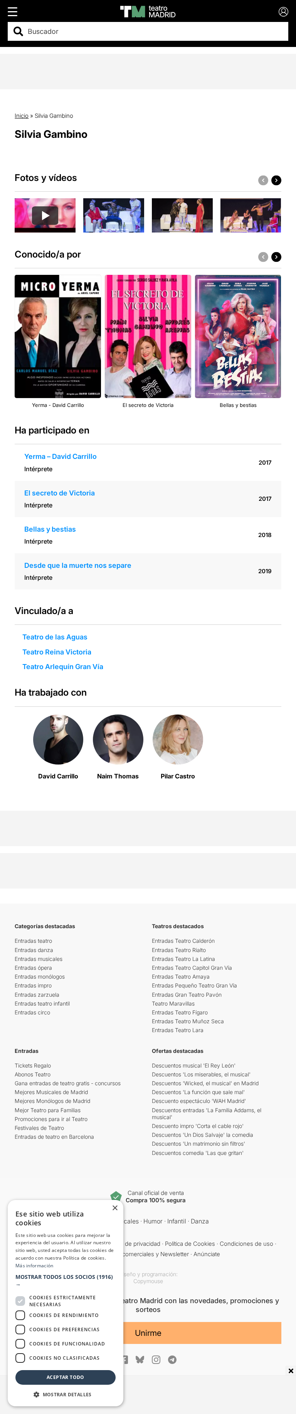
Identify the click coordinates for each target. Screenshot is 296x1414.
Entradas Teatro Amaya (181, 976)
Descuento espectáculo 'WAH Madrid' (199, 1101)
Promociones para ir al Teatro (51, 1119)
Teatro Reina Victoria (56, 652)
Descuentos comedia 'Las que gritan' (198, 1153)
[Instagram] (156, 1359)
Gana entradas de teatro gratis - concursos (68, 1083)
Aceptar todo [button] (65, 1377)
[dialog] (65, 1303)
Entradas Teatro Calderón (183, 940)
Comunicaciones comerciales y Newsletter (132, 1254)
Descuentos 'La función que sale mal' (198, 1092)
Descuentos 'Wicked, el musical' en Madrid (205, 1083)
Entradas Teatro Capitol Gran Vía (192, 967)
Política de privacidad (132, 1243)
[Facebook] (123, 1359)
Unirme (148, 1333)
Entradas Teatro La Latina (183, 958)
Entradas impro (33, 985)
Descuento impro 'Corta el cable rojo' (198, 1126)
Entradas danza (34, 950)
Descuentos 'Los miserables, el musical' (201, 1074)
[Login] (283, 12)
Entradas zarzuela (37, 994)
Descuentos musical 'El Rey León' (193, 1065)
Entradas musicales (38, 958)
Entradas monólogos (40, 976)
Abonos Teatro (32, 1074)
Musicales (124, 1221)
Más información (34, 1265)
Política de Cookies (190, 1243)
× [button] (115, 1208)
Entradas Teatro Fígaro (180, 1012)
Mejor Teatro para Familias (48, 1110)
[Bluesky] (140, 1359)
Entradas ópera (33, 967)
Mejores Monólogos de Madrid (52, 1101)
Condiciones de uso (246, 1243)
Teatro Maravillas (173, 1003)
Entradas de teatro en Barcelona (54, 1136)
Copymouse (148, 1281)
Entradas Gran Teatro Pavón (187, 994)
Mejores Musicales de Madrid (51, 1092)
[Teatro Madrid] (147, 11)
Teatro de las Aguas (54, 637)
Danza (200, 1221)
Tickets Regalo (33, 1065)
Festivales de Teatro (39, 1128)
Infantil (176, 1221)
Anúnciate (206, 1254)
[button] (65, 1280)
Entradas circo (32, 1012)
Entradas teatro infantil (42, 1003)
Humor (153, 1221)
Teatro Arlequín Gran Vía (62, 667)
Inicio (22, 115)
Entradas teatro (33, 940)
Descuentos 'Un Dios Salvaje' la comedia (202, 1134)
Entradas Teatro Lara (178, 1030)
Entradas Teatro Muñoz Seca (188, 1021)
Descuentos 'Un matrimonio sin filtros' (198, 1143)
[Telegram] (172, 1359)
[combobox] (155, 31)
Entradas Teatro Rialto (179, 950)
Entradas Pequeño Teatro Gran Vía (194, 985)
